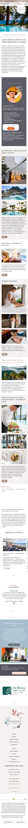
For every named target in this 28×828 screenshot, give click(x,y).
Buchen (11, 128)
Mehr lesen (7, 568)
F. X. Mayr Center (18, 1)
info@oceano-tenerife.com (14, 784)
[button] (24, 548)
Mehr (4, 237)
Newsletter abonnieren (19, 673)
